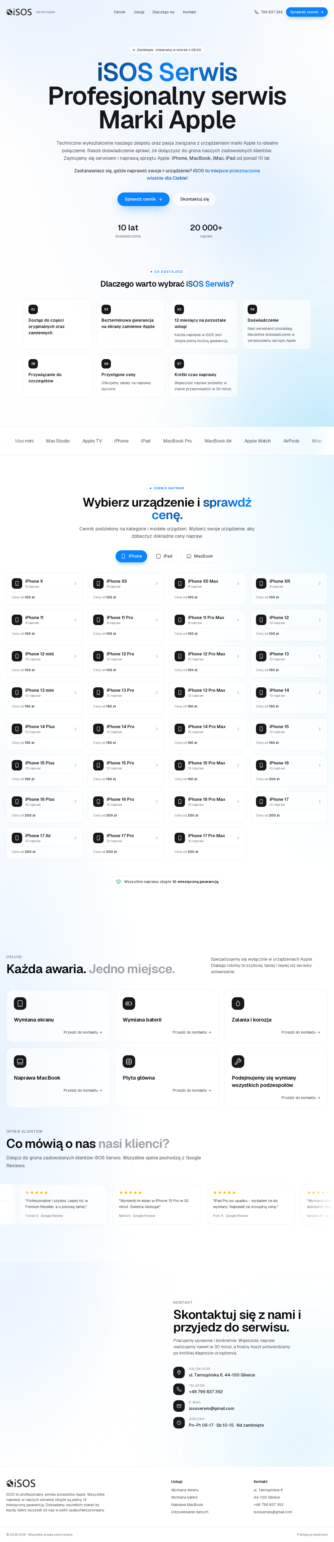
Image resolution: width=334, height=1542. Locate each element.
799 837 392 (272, 12)
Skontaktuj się (194, 199)
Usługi (139, 12)
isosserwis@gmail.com (273, 1512)
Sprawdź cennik (307, 12)
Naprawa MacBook (187, 1504)
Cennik (120, 12)
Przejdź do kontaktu (83, 1032)
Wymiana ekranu (185, 1490)
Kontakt (189, 12)
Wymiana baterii (184, 1497)
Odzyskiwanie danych (189, 1512)
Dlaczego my (164, 12)
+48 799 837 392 (269, 1504)
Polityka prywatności (312, 1535)
